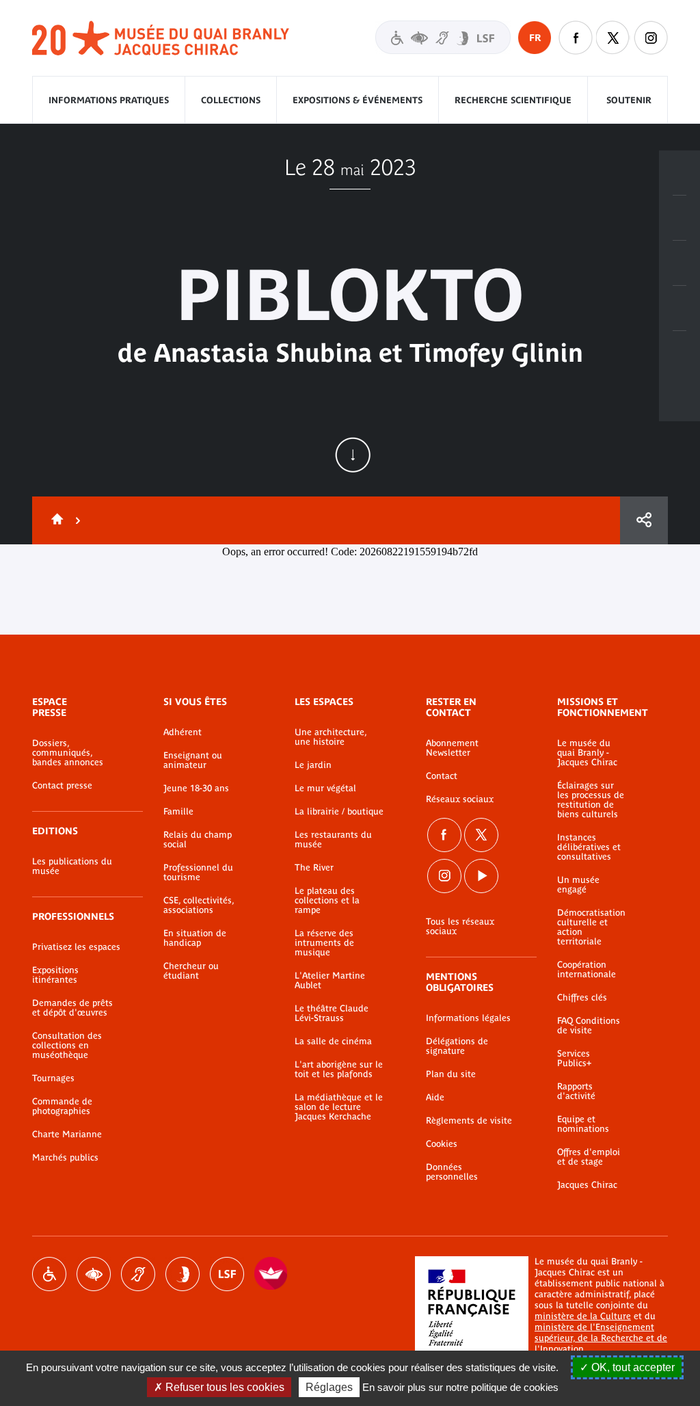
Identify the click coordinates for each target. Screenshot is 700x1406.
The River (314, 868)
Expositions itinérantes (55, 975)
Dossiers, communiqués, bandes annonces (67, 753)
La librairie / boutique (339, 812)
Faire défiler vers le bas (353, 455)
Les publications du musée (72, 866)
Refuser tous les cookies (223, 1387)
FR (535, 37)
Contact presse (62, 786)
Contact (441, 776)
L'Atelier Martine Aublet (330, 980)
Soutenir (628, 100)
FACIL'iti (271, 1274)
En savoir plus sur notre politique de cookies (460, 1387)
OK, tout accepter (632, 1367)
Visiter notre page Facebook (575, 38)
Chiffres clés (582, 998)
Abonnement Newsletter (452, 748)
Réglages (329, 1387)
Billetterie (679, 173)
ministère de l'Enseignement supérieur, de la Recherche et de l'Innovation (601, 1338)
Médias (679, 308)
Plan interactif (679, 353)
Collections (230, 100)
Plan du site (451, 1074)
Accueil (55, 520)
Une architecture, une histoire (330, 737)
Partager (644, 520)
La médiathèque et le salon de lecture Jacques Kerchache (339, 1107)
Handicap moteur (49, 1274)
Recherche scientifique (513, 100)
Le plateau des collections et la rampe (327, 900)
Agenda (679, 263)
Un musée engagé (578, 884)
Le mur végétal (325, 788)
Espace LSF (227, 1274)
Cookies (441, 1144)
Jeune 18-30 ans (196, 788)
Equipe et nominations (583, 1124)
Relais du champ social (197, 839)
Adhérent (182, 732)
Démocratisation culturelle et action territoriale (591, 927)
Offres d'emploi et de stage (588, 1157)
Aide (435, 1097)
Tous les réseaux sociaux (460, 926)
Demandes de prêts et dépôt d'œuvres (72, 1008)
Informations (679, 218)
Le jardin (313, 765)
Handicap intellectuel (182, 1274)
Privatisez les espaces (76, 947)
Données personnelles (452, 1172)
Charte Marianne (67, 1134)
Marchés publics (65, 1158)
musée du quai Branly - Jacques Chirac (161, 38)
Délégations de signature (457, 1046)
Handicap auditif (138, 1274)
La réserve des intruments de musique (324, 943)
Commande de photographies (62, 1106)
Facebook (444, 835)
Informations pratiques (109, 100)
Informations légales (468, 1018)
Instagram (651, 38)
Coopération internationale (586, 969)
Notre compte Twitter (613, 38)
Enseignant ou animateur (192, 760)
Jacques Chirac (587, 1185)
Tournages (53, 1078)
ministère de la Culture (583, 1316)
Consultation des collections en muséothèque (67, 1045)
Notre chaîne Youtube (481, 876)
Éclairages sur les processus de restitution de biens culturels (590, 800)
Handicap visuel (94, 1274)
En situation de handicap (194, 938)
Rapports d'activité (576, 1091)
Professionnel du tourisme (198, 872)
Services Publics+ (574, 1058)
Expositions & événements (357, 100)
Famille (178, 812)
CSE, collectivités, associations (198, 905)
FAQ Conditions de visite (588, 1025)
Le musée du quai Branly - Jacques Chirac (587, 753)
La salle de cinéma (333, 1041)
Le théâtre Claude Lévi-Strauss (331, 1013)
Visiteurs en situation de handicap (443, 37)
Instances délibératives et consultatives (589, 847)
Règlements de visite (469, 1121)
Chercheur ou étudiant (191, 971)
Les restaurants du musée (333, 839)
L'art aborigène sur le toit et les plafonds (339, 1069)
